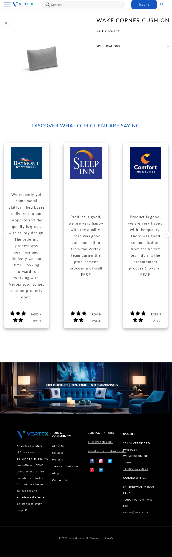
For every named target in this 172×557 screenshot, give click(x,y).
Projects (57, 459)
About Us (58, 445)
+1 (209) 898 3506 (135, 512)
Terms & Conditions (65, 466)
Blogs (56, 473)
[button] (7, 5)
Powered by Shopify (101, 538)
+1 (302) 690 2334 (100, 441)
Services (57, 452)
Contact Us (59, 480)
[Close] (47, 4)
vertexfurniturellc (79, 538)
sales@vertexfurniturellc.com (107, 450)
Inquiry (144, 4)
